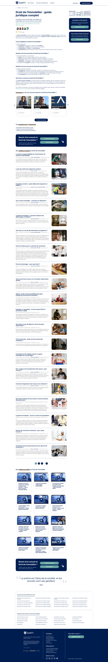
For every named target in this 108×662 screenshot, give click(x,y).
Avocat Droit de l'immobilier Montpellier (25, 602)
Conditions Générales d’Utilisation (52, 648)
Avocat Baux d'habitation (77, 617)
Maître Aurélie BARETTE (35, 357)
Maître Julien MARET (34, 202)
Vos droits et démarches (42, 2)
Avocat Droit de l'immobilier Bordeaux (43, 598)
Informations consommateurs (51, 652)
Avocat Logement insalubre (41, 620)
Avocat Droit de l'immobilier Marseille (79, 601)
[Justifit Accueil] (17, 7)
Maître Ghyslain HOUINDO (35, 247)
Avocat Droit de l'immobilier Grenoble (79, 598)
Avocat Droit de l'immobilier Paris (23, 604)
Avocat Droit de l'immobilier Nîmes (79, 602)
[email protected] (26, 647)
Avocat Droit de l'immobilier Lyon (60, 601)
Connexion (75, 3)
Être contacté (49, 142)
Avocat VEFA (19, 624)
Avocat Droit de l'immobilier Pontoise (61, 604)
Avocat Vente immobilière (41, 624)
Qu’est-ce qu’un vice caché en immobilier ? (26, 130)
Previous (14, 105)
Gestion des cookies (49, 651)
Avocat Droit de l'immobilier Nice (60, 602)
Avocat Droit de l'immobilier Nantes (43, 602)
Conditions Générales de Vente (51, 649)
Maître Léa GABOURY (20, 22)
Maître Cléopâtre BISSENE (35, 232)
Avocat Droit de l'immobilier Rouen (24, 606)
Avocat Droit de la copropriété (60, 618)
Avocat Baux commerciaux (59, 617)
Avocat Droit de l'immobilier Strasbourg (43, 606)
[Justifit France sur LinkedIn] (49, 658)
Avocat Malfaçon (20, 622)
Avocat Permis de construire (59, 622)
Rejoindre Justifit (76, 636)
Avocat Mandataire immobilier (41, 622)
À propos (52, 2)
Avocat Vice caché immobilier (60, 624)
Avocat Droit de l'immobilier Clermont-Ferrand (61, 599)
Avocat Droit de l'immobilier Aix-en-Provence (24, 599)
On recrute (48, 641)
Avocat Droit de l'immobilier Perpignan (43, 604)
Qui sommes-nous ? (49, 636)
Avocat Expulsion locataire (22, 620)
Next (68, 104)
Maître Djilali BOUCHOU (35, 218)
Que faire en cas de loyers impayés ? (25, 129)
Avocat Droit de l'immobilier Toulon (61, 606)
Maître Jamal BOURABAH (35, 157)
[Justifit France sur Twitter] (52, 658)
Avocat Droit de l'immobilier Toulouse (79, 606)
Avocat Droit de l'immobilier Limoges (43, 601)
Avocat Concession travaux (22, 618)
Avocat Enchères (75, 618)
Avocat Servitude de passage (78, 622)
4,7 (18, 31)
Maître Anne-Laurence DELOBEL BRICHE (24, 23)
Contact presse (49, 642)
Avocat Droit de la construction (42, 618)
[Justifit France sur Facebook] (47, 658)
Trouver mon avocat (49, 138)
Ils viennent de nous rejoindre (51, 640)
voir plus (22, 25)
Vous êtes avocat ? (86, 3)
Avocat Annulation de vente (22, 617)
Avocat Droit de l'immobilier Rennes (79, 604)
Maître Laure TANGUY (35, 282)
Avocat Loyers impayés (77, 620)
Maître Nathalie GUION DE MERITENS (33, 22)
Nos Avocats (31, 2)
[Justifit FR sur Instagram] (55, 658)
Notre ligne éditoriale (50, 638)
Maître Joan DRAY (34, 170)
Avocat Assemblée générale (41, 617)
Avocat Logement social (58, 620)
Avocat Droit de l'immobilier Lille (23, 601)
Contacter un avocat (80, 26)
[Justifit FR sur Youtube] (57, 658)
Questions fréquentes (50, 637)
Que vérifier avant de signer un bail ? (24, 127)
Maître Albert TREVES (35, 385)
